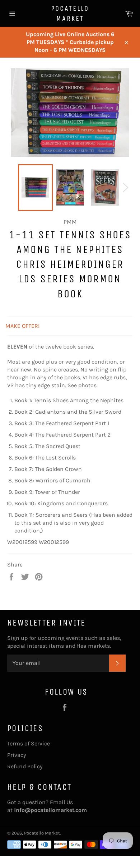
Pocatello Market (70, 13)
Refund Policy (24, 766)
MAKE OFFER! (22, 325)
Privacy (16, 755)
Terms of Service (28, 743)
